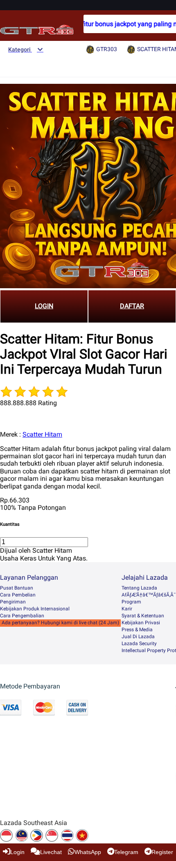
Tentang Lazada (139, 588)
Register (162, 852)
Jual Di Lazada (138, 636)
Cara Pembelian (18, 595)
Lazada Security (139, 643)
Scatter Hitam (42, 434)
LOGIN (44, 306)
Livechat (51, 852)
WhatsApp (87, 852)
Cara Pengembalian (22, 616)
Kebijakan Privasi (141, 623)
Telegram (126, 852)
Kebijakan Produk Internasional (35, 609)
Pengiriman (13, 602)
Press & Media (137, 629)
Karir (127, 609)
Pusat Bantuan (16, 588)
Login (17, 852)
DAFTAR (132, 306)
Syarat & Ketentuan (143, 616)
